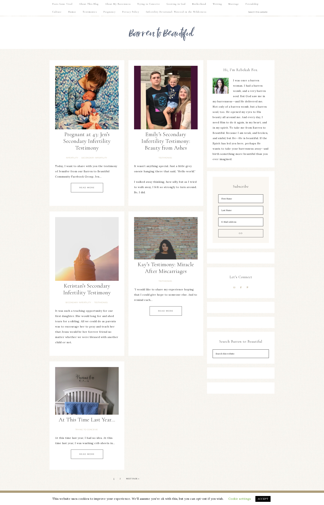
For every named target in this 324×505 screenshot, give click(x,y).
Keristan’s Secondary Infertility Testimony (87, 289)
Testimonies (165, 158)
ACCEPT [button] (263, 499)
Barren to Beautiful (162, 32)
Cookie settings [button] (239, 499)
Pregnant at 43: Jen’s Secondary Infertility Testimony (87, 141)
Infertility (72, 158)
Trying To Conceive (86, 429)
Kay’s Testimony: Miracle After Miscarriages (166, 268)
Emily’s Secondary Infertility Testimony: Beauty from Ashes (165, 141)
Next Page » (132, 478)
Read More (87, 187)
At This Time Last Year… (87, 419)
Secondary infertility (94, 158)
